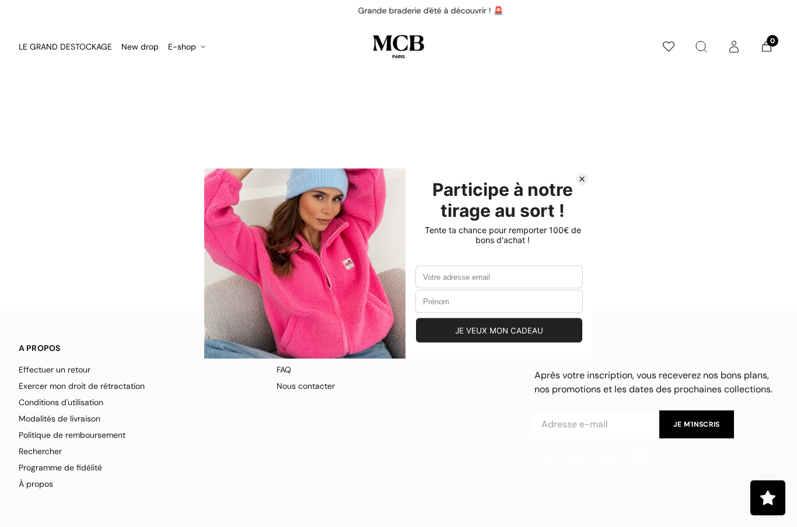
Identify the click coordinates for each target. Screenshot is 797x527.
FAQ (284, 369)
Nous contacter (306, 386)
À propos (36, 484)
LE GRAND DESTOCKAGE (65, 46)
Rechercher (40, 451)
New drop (140, 46)
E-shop (182, 46)
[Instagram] (548, 459)
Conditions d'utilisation (61, 402)
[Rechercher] (701, 46)
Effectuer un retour (54, 369)
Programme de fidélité (60, 467)
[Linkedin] (639, 459)
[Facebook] (579, 459)
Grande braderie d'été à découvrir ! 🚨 (398, 10)
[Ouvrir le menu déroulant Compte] (734, 46)
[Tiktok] (609, 459)
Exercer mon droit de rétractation (82, 386)
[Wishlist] (668, 46)
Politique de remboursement (72, 435)
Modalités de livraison (59, 418)
